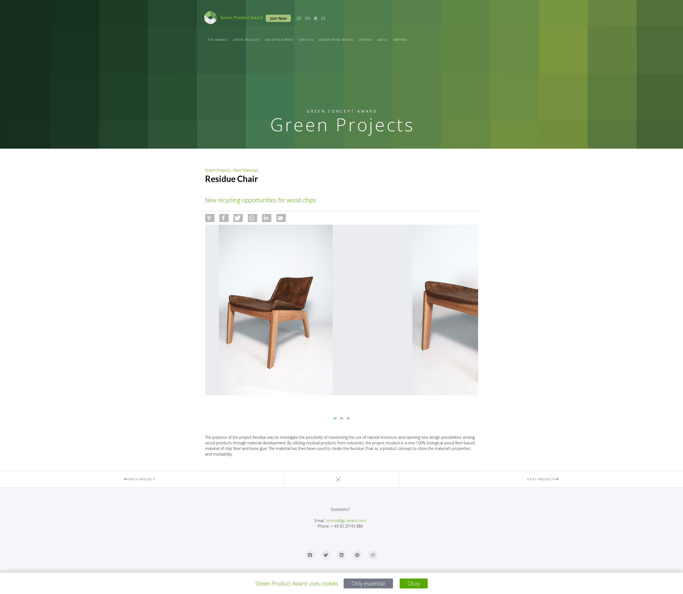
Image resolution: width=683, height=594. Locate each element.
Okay (414, 583)
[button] (210, 218)
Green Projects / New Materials (231, 170)
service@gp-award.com (346, 520)
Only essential (368, 583)
